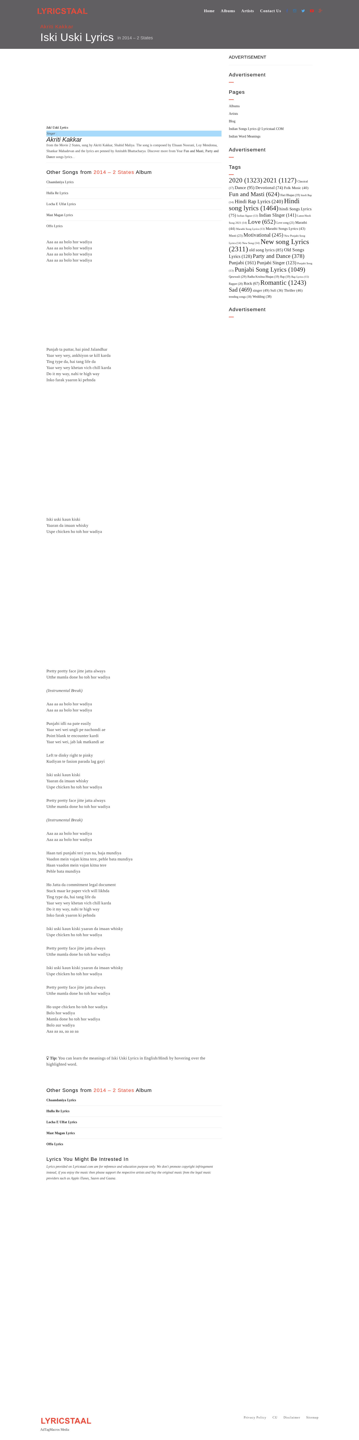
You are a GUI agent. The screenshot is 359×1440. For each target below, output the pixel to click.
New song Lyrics (269, 245)
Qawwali (237, 276)
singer (261, 290)
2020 (245, 180)
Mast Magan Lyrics (59, 215)
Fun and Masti (193, 151)
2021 (279, 180)
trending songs (240, 296)
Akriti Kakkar (56, 26)
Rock (251, 283)
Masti (236, 235)
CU (275, 1417)
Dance (244, 187)
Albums (228, 11)
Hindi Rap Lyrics (259, 201)
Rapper (236, 284)
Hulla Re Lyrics (57, 193)
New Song (251, 243)
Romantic (283, 282)
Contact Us (270, 11)
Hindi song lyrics (264, 204)
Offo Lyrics (54, 226)
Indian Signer (247, 215)
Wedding (262, 296)
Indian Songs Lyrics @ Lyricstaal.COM (256, 129)
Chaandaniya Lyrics (60, 182)
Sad (240, 289)
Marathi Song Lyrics (250, 229)
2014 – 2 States (137, 37)
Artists (247, 11)
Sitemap (312, 1417)
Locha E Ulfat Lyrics (61, 204)
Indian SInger (277, 215)
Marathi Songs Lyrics (285, 229)
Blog (232, 121)
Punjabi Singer (276, 262)
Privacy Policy (255, 1417)
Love (261, 221)
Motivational (263, 235)
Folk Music (296, 188)
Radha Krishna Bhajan (263, 276)
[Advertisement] (134, 86)
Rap (285, 276)
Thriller (293, 290)
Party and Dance (279, 256)
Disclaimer (292, 1417)
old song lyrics (266, 250)
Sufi (276, 290)
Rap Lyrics (300, 276)
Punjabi (242, 262)
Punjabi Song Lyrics (270, 269)
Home (209, 11)
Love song (285, 222)
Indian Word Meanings (244, 136)
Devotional (269, 187)
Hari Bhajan (290, 195)
